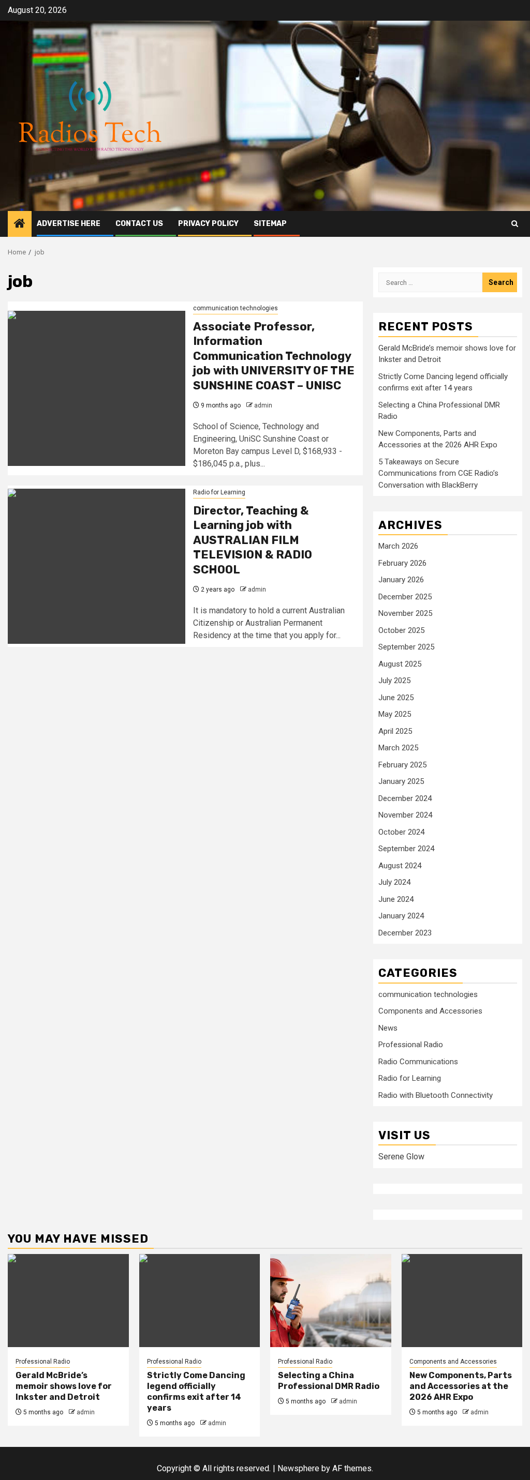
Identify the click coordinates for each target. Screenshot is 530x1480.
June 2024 (396, 899)
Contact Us (139, 223)
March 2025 (398, 747)
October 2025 (401, 630)
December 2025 (405, 596)
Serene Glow (401, 1156)
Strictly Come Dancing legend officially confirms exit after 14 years (196, 1391)
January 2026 (401, 579)
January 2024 (401, 915)
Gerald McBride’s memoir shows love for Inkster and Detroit (64, 1386)
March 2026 (398, 546)
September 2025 (406, 647)
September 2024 (406, 848)
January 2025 (401, 781)
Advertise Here (68, 223)
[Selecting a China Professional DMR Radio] (330, 1300)
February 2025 (402, 764)
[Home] (19, 224)
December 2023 (405, 933)
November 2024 (405, 815)
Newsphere (298, 1468)
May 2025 (394, 714)
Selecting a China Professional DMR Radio (328, 1380)
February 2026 (402, 563)
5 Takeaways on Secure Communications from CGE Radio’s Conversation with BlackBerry (438, 473)
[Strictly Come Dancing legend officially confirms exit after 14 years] (199, 1300)
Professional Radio (410, 1044)
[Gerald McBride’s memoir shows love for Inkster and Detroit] (68, 1300)
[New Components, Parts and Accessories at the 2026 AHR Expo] (462, 1300)
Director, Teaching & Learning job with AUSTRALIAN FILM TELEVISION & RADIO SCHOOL (252, 540)
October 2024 (401, 832)
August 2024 (399, 865)
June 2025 (396, 697)
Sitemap (270, 223)
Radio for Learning (219, 492)
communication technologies (235, 308)
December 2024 (405, 798)
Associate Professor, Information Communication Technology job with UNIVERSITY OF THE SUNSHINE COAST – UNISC (274, 356)
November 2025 (405, 613)
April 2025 (395, 731)
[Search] (514, 224)
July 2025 (394, 680)
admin (263, 405)
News (388, 1028)
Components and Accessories (430, 1011)
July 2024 (394, 882)
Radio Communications (418, 1061)
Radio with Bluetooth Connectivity (435, 1095)
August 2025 (399, 664)
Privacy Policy (208, 223)
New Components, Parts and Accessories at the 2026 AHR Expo (460, 1386)
